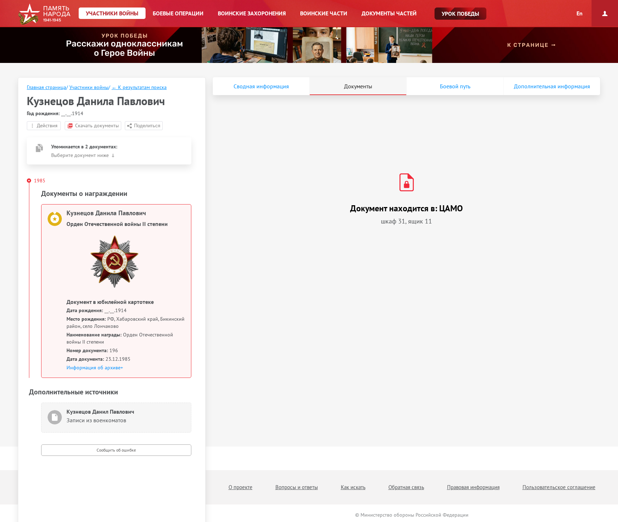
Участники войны (88, 87)
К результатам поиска (139, 87)
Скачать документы (97, 125)
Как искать (353, 487)
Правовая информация (473, 487)
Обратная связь (406, 487)
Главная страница (46, 87)
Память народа (44, 14)
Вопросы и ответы (296, 487)
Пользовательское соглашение (559, 487)
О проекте (240, 487)
